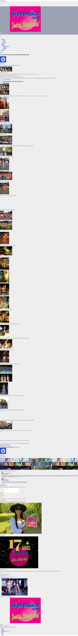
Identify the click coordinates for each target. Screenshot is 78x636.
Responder (3, 478)
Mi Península (3, 39)
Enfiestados (1, 52)
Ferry (2, 634)
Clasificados (3, 49)
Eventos (9, 466)
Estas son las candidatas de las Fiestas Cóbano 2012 (12, 81)
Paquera (4, 41)
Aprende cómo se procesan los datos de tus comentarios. (18, 501)
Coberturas (3, 630)
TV (2, 633)
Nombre (1, 494)
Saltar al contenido (2, 0)
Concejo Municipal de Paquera (6, 631)
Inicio (2, 628)
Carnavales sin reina (7, 79)
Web (0, 497)
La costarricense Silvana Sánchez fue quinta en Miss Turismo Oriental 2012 (9, 447)
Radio (2, 632)
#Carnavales (5, 65)
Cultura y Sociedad (5, 46)
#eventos (12, 65)
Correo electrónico (2, 495)
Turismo (3, 50)
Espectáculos (3, 45)
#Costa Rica (8, 65)
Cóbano (4, 40)
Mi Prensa (2, 63)
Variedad (4, 47)
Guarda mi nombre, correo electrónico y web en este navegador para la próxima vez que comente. (13, 498)
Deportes (3, 44)
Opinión (4, 43)
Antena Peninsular (2, 458)
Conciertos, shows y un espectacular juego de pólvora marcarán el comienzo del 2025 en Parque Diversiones (15, 467)
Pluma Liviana (3, 42)
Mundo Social (5, 48)
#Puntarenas (17, 65)
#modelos (14, 65)
